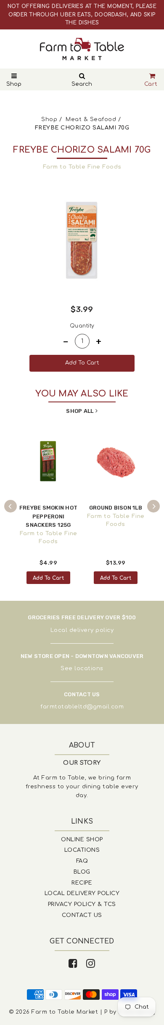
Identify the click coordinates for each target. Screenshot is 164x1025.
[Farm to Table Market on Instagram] (90, 963)
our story (82, 763)
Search (81, 84)
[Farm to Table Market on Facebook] (73, 963)
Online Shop (82, 840)
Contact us (82, 915)
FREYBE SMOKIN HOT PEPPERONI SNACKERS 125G (48, 516)
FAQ (82, 861)
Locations (82, 850)
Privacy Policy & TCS (82, 904)
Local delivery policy (82, 630)
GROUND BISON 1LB (115, 508)
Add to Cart (48, 578)
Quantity (82, 326)
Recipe (81, 883)
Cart (151, 84)
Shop (13, 84)
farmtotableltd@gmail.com (82, 707)
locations (88, 668)
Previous (10, 506)
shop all (79, 411)
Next (153, 506)
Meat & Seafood (91, 119)
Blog (82, 872)
